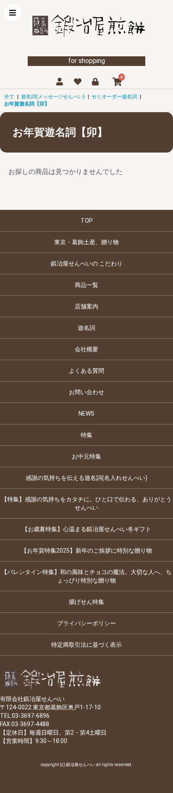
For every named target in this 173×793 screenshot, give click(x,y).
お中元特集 (86, 456)
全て (9, 97)
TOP (87, 220)
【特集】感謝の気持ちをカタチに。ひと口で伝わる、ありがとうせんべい (86, 503)
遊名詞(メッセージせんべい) (53, 97)
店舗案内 (86, 306)
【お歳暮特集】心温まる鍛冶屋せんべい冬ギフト (86, 529)
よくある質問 (86, 370)
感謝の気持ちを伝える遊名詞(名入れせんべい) (86, 477)
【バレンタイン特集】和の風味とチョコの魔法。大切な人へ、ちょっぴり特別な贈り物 (86, 576)
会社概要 (86, 349)
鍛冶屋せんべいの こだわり (87, 263)
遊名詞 (86, 327)
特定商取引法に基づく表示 (86, 644)
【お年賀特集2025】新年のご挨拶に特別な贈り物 (86, 550)
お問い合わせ (86, 392)
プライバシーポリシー (86, 623)
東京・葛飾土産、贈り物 (86, 242)
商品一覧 (86, 285)
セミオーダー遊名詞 (114, 97)
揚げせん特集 (86, 601)
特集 (86, 435)
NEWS (86, 413)
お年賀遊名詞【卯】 (27, 104)
